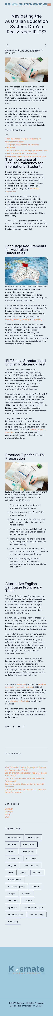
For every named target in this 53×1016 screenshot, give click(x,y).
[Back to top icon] (47, 1010)
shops (11, 893)
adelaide (33, 837)
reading (17, 319)
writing (25, 319)
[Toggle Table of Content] (7, 136)
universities (16, 914)
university (37, 914)
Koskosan (21, 684)
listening (9, 319)
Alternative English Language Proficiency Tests (26, 156)
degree (12, 865)
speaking (38, 319)
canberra (13, 858)
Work (7, 817)
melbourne (15, 879)
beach (12, 851)
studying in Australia (19, 701)
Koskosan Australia (29, 50)
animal (12, 844)
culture (31, 858)
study (28, 900)
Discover (9, 809)
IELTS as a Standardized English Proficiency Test (27, 150)
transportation (33, 907)
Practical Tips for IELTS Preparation (22, 153)
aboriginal (14, 837)
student (13, 900)
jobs (23, 872)
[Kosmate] (26, 4)
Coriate (39, 1006)
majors (37, 872)
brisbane (28, 851)
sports (26, 893)
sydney (12, 907)
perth (35, 886)
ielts (11, 872)
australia (29, 844)
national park (16, 886)
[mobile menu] (49, 4)
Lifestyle (9, 811)
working (13, 921)
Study (7, 814)
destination (31, 865)
